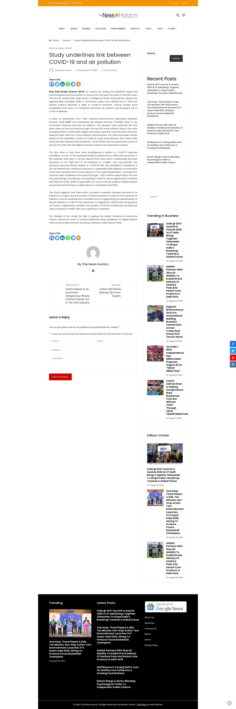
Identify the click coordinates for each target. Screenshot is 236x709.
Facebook (173, 3)
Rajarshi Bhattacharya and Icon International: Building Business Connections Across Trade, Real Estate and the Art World (174, 322)
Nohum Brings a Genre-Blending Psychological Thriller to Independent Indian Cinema (163, 159)
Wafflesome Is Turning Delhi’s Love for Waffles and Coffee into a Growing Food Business (164, 145)
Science (68, 48)
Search (151, 53)
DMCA (148, 634)
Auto (160, 28)
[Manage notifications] (229, 703)
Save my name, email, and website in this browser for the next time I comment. (92, 333)
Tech (148, 28)
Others (171, 28)
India (61, 28)
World (73, 28)
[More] (78, 84)
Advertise (149, 623)
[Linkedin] (62, 84)
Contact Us (150, 628)
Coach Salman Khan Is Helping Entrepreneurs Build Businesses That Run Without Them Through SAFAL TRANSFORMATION (177, 397)
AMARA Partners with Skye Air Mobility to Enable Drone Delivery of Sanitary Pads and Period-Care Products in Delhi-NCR (164, 129)
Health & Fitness (56, 48)
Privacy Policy (151, 645)
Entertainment (118, 28)
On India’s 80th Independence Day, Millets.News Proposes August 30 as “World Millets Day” (175, 359)
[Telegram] (73, 84)
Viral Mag (141, 704)
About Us (149, 617)
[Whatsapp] (67, 84)
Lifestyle (135, 28)
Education (100, 28)
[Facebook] (51, 84)
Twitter (183, 3)
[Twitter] (57, 84)
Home (148, 639)
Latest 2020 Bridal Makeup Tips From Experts (110, 290)
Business (86, 28)
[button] (64, 668)
